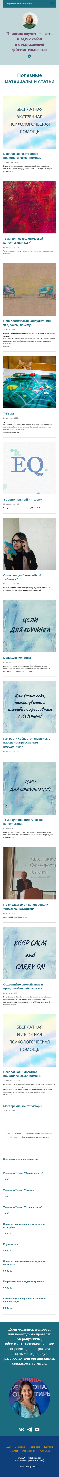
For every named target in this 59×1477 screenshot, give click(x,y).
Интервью (34, 1447)
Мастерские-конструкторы (22, 1106)
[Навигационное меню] (52, 4)
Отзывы (45, 1451)
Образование (29, 1451)
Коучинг (48, 1447)
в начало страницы (29, 1467)
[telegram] (29, 1429)
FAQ (8, 1447)
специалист (34, 1457)
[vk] (22, 1429)
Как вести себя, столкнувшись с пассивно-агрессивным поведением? (26, 742)
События (20, 1447)
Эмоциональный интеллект (23, 499)
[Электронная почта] (37, 1429)
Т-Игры (8, 413)
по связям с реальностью (29, 1460)
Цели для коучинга (17, 657)
